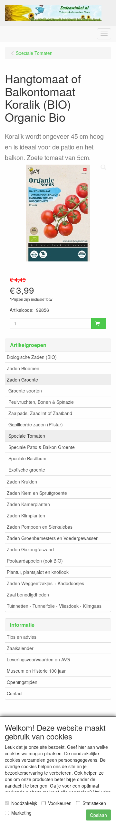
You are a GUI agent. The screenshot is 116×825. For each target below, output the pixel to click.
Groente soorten (25, 390)
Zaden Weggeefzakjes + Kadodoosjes (45, 583)
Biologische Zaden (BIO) (32, 357)
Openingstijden (22, 682)
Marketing (21, 813)
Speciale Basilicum (27, 458)
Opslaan (98, 815)
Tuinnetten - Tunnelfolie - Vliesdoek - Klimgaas (54, 606)
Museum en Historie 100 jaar (36, 670)
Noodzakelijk (24, 803)
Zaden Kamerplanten (28, 504)
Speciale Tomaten (26, 436)
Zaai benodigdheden (28, 594)
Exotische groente (26, 469)
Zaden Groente (22, 379)
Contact (15, 693)
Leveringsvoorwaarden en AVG (38, 659)
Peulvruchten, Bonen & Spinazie (41, 402)
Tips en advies (21, 637)
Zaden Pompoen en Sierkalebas (39, 527)
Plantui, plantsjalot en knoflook (38, 572)
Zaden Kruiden (22, 481)
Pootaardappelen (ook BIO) (35, 560)
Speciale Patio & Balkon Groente (41, 447)
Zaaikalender (20, 648)
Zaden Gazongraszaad (30, 549)
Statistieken (94, 803)
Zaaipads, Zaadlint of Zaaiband (40, 413)
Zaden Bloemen (23, 368)
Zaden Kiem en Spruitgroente (37, 493)
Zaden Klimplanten (26, 515)
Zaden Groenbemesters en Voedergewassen (53, 538)
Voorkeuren (60, 803)
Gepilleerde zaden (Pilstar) (35, 424)
